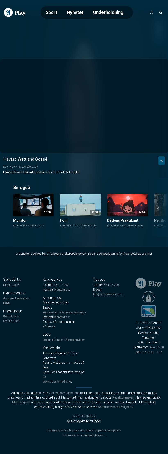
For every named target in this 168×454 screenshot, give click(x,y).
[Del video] (161, 160)
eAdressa (49, 326)
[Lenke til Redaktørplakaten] (148, 297)
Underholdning (108, 12)
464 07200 (157, 347)
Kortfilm (9, 166)
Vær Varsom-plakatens (64, 393)
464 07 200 (61, 285)
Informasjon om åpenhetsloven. (84, 435)
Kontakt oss (62, 289)
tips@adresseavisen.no (108, 294)
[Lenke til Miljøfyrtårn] (148, 311)
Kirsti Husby (11, 285)
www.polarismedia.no (57, 381)
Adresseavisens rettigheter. (116, 407)
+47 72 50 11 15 (151, 352)
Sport (51, 12)
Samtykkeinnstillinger (86, 421)
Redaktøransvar (122, 397)
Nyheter (75, 12)
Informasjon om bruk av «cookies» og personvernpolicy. (84, 430)
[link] (14, 12)
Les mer (147, 253)
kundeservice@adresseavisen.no (64, 312)
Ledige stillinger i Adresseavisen (64, 340)
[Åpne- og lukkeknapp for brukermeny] (152, 12)
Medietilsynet (21, 402)
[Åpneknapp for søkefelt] (161, 12)
